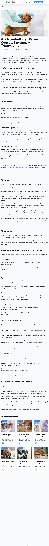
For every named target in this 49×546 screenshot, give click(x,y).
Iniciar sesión (29, 2)
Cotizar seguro (38, 2)
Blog (23, 2)
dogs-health (9, 6)
